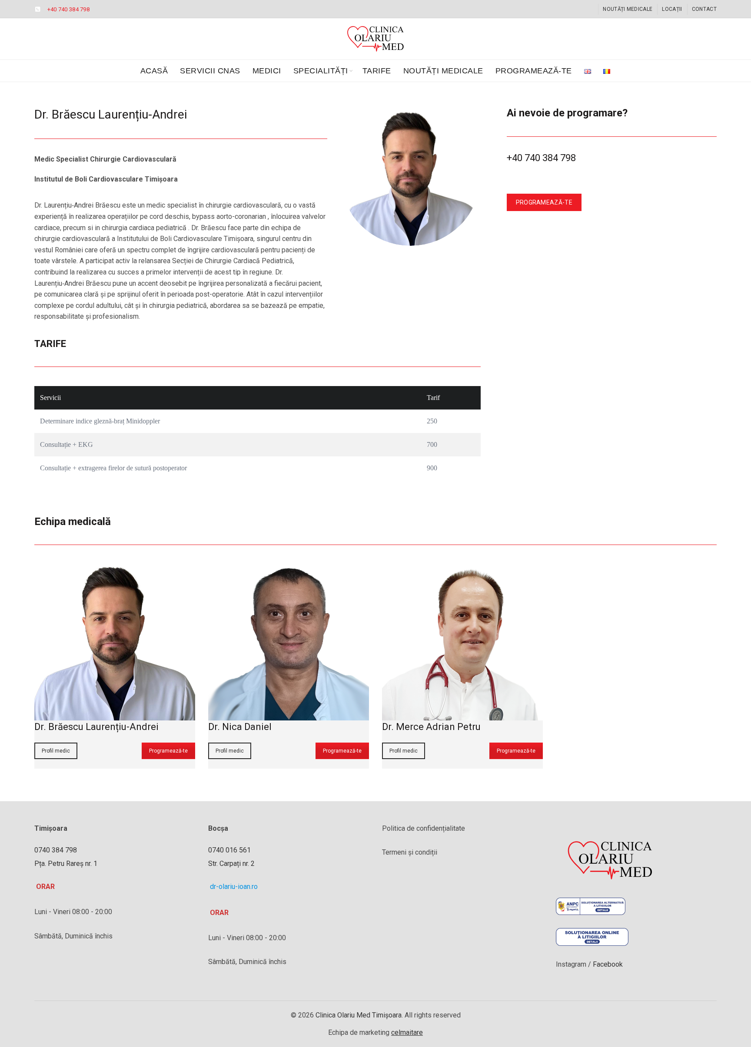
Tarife (376, 70)
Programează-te (533, 70)
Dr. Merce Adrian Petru (431, 726)
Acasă (154, 70)
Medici (267, 70)
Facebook (607, 964)
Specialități (320, 70)
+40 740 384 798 (68, 9)
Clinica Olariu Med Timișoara (359, 1015)
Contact (704, 9)
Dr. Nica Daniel (240, 726)
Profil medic (56, 751)
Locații (672, 9)
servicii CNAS (210, 70)
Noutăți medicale (627, 9)
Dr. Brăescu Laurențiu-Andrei (96, 726)
